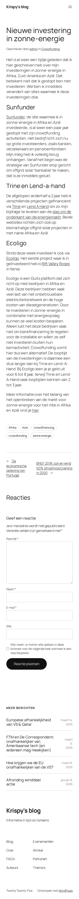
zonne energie (42, 436)
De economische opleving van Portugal (16, 468)
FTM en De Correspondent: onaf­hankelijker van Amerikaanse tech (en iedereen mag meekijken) (30, 743)
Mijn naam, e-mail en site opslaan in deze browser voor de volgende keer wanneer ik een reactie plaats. (41, 648)
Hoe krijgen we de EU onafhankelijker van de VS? (29, 765)
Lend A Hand (38, 206)
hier (35, 410)
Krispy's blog (17, 6)
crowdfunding (18, 436)
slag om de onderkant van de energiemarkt (38, 214)
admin (33, 49)
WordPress (66, 891)
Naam (11, 589)
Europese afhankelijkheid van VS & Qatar (28, 722)
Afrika (12, 427)
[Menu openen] (70, 6)
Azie (25, 427)
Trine (16, 206)
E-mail (11, 607)
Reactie (12, 539)
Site (8, 626)
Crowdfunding (50, 49)
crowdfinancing (44, 427)
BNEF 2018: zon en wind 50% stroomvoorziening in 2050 (54, 468)
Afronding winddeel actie (23, 782)
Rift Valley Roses (56, 263)
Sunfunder (15, 116)
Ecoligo (12, 258)
